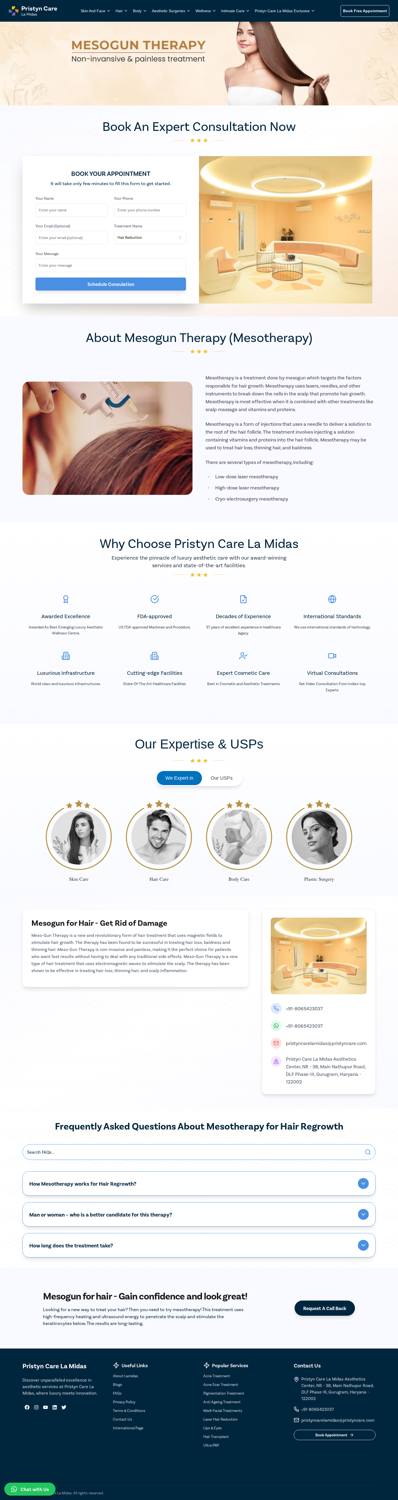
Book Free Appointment (365, 11)
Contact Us (122, 1419)
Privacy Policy (124, 1401)
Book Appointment (331, 1435)
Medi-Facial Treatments (222, 1410)
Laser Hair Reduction (220, 1419)
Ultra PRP (211, 1445)
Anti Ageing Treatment (222, 1401)
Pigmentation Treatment (223, 1393)
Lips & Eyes (212, 1427)
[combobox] (150, 237)
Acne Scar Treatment (220, 1384)
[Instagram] (36, 1407)
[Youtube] (45, 1407)
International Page (128, 1427)
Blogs (117, 1384)
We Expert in (179, 778)
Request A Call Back (324, 1308)
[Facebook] (27, 1407)
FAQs (117, 1393)
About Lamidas (125, 1375)
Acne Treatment (216, 1375)
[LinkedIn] (54, 1407)
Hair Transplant (216, 1436)
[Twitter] (63, 1407)
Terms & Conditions (129, 1410)
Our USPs (222, 778)
